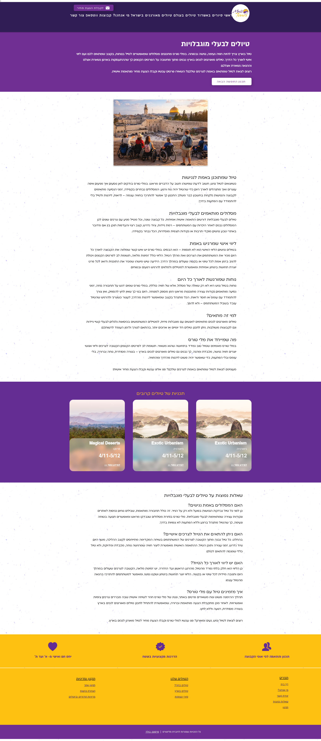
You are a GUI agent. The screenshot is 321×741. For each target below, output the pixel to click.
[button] (94, 8)
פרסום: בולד (152, 732)
